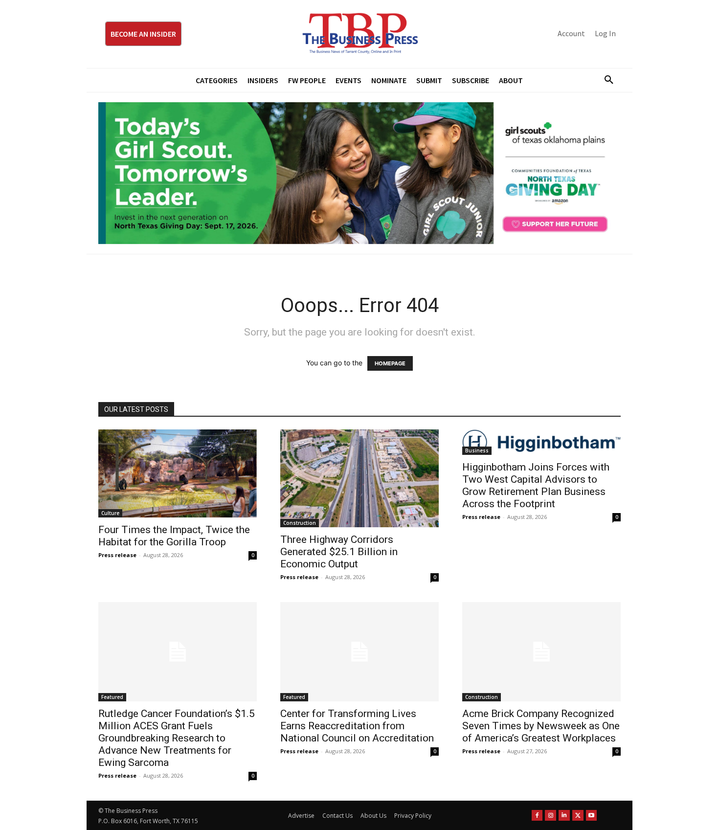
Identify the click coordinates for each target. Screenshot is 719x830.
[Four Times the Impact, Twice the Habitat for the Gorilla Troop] (177, 473)
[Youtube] (591, 815)
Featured (112, 697)
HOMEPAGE (390, 363)
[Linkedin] (564, 815)
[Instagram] (550, 815)
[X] (578, 815)
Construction (299, 522)
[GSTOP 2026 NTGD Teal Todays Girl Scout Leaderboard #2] (359, 173)
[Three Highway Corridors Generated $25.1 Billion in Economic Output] (359, 478)
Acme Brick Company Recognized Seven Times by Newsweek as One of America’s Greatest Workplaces (541, 726)
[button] (605, 80)
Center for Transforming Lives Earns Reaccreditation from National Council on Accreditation (357, 726)
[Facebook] (537, 815)
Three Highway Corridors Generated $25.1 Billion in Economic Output (339, 552)
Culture (110, 513)
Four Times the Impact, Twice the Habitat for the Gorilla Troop (174, 536)
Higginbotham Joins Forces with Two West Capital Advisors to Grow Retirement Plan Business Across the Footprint (535, 485)
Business (477, 450)
